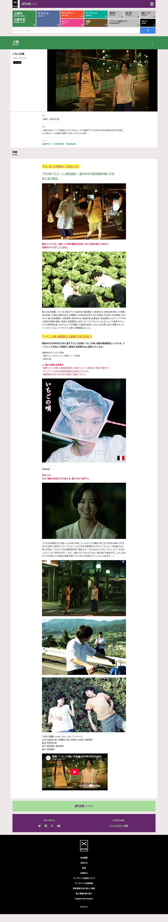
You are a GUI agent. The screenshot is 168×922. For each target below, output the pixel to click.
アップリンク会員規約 (84, 883)
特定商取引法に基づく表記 (84, 888)
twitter (39, 826)
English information (84, 898)
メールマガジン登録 (118, 825)
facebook (46, 826)
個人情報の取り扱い (84, 893)
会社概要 (84, 857)
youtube (58, 826)
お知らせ (84, 862)
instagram (52, 826)
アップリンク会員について (84, 878)
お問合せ (84, 873)
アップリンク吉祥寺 (84, 806)
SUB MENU (152, 43)
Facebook (70, 144)
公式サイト (47, 144)
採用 (84, 867)
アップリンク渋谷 (29, 4)
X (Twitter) (59, 144)
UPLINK (15, 4)
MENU (152, 4)
